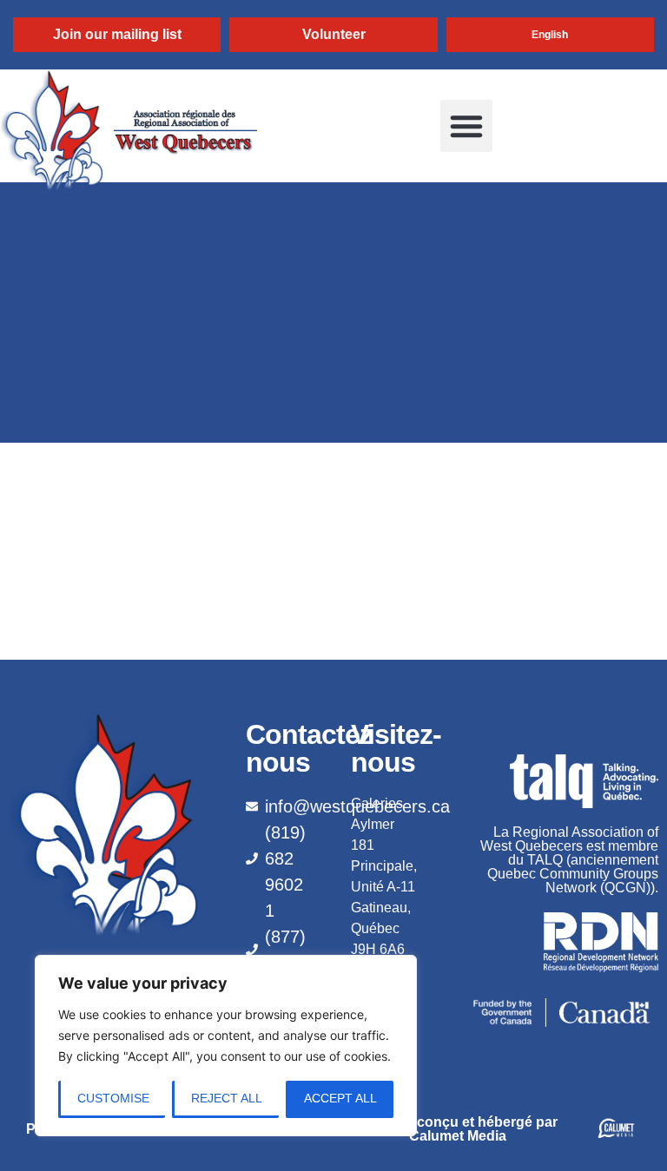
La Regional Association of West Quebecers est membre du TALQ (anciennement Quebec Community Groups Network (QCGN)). (569, 860)
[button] (466, 126)
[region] (226, 1045)
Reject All (226, 1098)
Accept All (340, 1098)
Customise (113, 1098)
